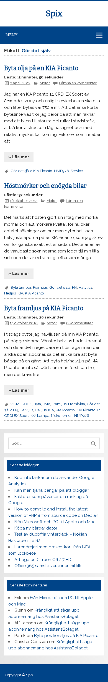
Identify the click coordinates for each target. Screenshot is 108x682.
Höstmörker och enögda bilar (45, 185)
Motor (45, 83)
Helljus (10, 293)
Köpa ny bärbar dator (35, 528)
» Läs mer (18, 156)
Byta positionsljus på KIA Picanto (66, 635)
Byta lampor (21, 287)
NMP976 (61, 170)
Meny (11, 34)
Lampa (43, 415)
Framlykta (76, 404)
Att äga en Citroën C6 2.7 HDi (43, 559)
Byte (46, 404)
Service (77, 170)
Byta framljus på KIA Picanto (43, 308)
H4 (74, 287)
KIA (20, 293)
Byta (37, 404)
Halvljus (85, 287)
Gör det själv (21, 170)
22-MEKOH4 (21, 404)
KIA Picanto (42, 170)
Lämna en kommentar (78, 83)
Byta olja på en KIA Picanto (41, 68)
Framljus (40, 287)
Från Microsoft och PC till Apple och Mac (55, 521)
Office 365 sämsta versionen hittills (48, 565)
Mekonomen (62, 415)
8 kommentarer (79, 323)
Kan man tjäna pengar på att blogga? (51, 490)
